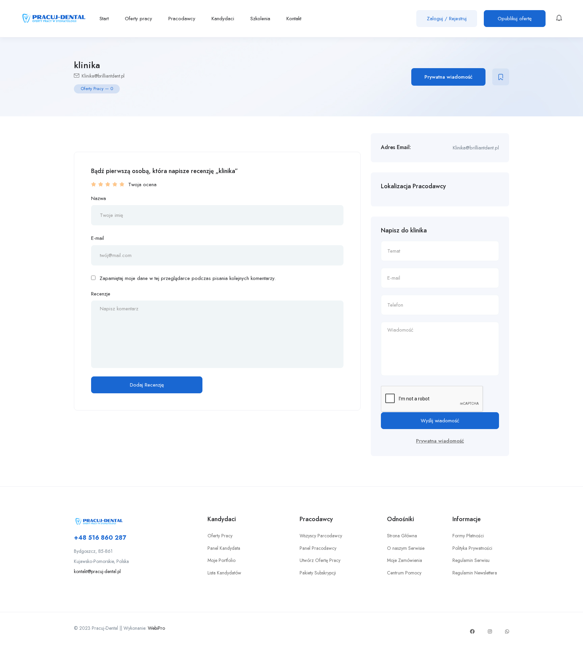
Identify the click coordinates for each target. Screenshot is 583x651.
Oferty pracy (138, 18)
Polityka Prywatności (472, 548)
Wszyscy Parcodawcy (321, 535)
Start (104, 18)
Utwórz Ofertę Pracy (320, 560)
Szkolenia (260, 18)
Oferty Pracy (219, 535)
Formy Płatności (468, 535)
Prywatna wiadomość (448, 77)
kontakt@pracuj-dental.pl (97, 571)
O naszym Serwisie (405, 548)
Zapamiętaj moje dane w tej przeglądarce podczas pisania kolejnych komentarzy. (188, 278)
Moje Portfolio (221, 560)
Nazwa (98, 198)
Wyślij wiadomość (440, 420)
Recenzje (100, 294)
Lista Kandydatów (224, 572)
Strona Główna (402, 535)
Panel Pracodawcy (318, 548)
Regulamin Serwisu (471, 560)
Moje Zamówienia (404, 560)
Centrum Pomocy (404, 572)
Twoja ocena (142, 184)
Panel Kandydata (223, 548)
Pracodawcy (181, 18)
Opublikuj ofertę (515, 18)
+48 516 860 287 (100, 537)
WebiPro (156, 628)
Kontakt (293, 18)
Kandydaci (223, 18)
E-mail (97, 238)
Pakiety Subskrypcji (318, 572)
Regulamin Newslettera (474, 572)
